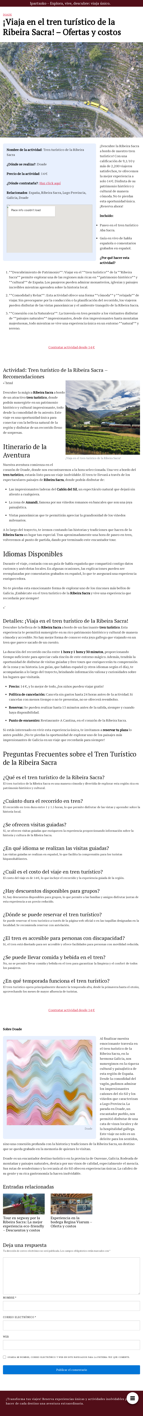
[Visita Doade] (49, 1082)
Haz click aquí (50, 183)
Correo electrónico (19, 1317)
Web (6, 1336)
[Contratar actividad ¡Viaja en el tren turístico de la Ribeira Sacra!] (103, 418)
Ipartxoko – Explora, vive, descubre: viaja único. (70, 3)
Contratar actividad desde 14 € (71, 347)
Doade (7, 14)
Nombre (9, 1297)
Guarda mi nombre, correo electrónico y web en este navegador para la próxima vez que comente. (68, 1357)
